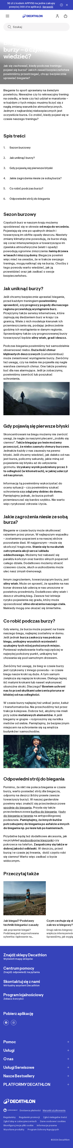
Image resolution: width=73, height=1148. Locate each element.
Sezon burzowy (20, 147)
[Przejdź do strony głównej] (32, 16)
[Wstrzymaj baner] (61, 5)
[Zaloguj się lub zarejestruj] (57, 16)
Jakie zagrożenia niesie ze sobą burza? (36, 178)
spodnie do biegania (17, 807)
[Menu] (7, 16)
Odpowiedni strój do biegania (30, 198)
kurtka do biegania (44, 811)
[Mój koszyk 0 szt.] (65, 16)
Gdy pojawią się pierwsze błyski (31, 168)
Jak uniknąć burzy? (22, 157)
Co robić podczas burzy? (26, 188)
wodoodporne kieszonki (37, 840)
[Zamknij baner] (67, 5)
